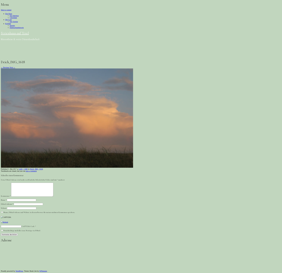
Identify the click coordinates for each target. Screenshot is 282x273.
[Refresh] (4, 222)
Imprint (12, 26)
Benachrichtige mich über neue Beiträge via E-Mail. (22, 230)
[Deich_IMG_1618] (67, 167)
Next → (12, 67)
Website (4, 208)
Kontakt (8, 24)
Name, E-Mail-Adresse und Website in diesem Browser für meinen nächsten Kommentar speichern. (39, 212)
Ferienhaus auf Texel (15, 33)
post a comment (31, 171)
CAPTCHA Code (28, 226)
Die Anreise (14, 22)
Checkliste (13, 18)
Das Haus (8, 14)
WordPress (19, 271)
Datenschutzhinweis (17, 28)
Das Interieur (14, 16)
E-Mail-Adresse (7, 204)
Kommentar (6, 196)
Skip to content (6, 10)
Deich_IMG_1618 (36, 169)
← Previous (5, 67)
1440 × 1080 (23, 169)
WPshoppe (43, 271)
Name (3, 200)
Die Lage (8, 20)
